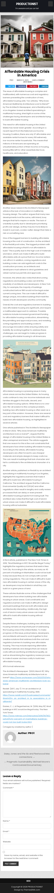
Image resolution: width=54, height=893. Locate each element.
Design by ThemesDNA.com (27, 889)
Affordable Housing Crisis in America (27, 73)
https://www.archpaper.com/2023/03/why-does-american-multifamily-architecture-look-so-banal (27, 680)
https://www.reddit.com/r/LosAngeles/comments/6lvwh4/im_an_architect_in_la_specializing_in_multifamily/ (27, 698)
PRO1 (11, 80)
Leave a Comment (38, 80)
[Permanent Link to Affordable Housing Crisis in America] (27, 41)
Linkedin (45, 86)
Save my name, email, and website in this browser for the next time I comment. (23, 857)
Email (6, 831)
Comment (8, 787)
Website (7, 841)
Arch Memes (27, 82)
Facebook (22, 86)
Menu (28, 880)
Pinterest (34, 86)
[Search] (50, 3)
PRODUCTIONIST (27, 4)
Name (6, 821)
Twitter (11, 86)
